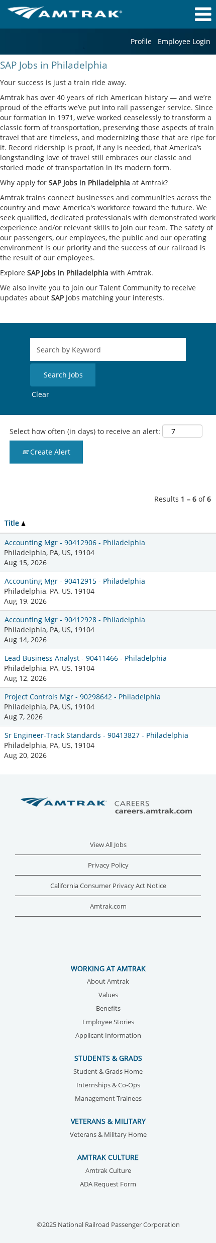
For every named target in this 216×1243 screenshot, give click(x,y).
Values (108, 995)
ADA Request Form (108, 1184)
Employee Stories (108, 1022)
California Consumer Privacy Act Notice (108, 886)
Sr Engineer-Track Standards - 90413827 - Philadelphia (96, 735)
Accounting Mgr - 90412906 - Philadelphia (75, 542)
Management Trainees (108, 1099)
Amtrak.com (108, 906)
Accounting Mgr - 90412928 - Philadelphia (75, 619)
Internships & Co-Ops (108, 1085)
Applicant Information (108, 1036)
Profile (141, 41)
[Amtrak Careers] (108, 806)
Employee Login (184, 41)
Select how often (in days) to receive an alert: (85, 431)
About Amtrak (108, 982)
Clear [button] (40, 394)
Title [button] (13, 523)
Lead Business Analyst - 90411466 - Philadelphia (86, 658)
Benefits (108, 1009)
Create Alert (49, 452)
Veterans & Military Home (108, 1135)
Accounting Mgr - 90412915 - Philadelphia (75, 581)
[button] (180, 14)
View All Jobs (108, 845)
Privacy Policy (108, 865)
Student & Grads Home (108, 1072)
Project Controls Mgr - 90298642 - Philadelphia (83, 696)
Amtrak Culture (108, 1171)
